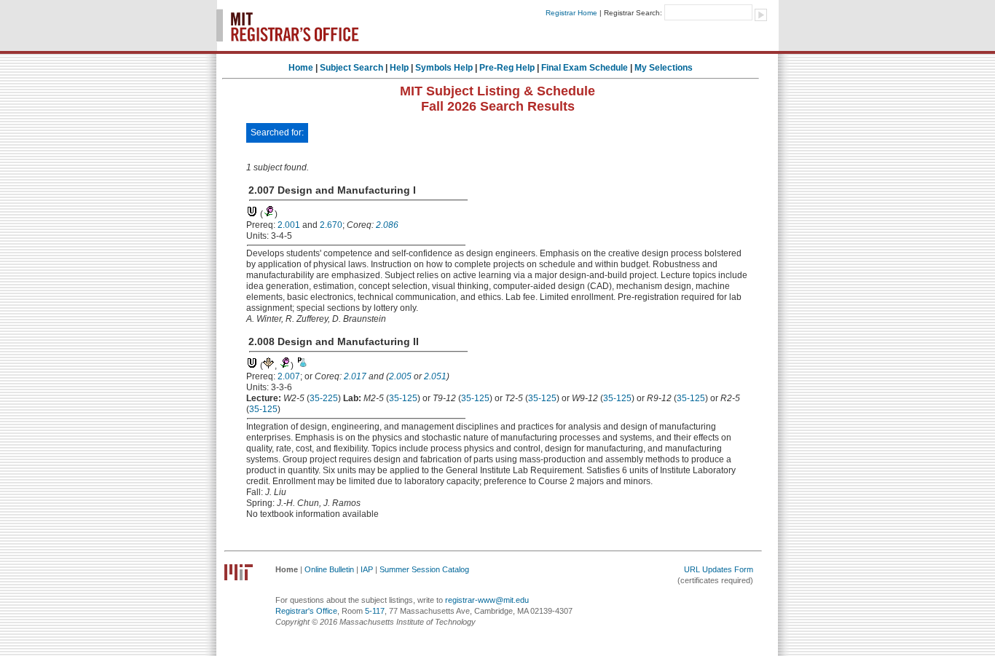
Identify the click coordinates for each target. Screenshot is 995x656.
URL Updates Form (718, 569)
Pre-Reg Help (507, 68)
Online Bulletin (329, 569)
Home (300, 68)
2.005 (400, 376)
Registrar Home (571, 13)
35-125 (403, 398)
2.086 (387, 225)
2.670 (331, 225)
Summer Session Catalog (424, 569)
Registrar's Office (306, 610)
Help (399, 68)
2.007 (289, 376)
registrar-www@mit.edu (487, 600)
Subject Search (351, 68)
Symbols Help (444, 68)
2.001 (289, 225)
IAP (367, 569)
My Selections (663, 68)
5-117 (375, 610)
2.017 (355, 376)
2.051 (435, 376)
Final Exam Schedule (584, 68)
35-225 (324, 398)
